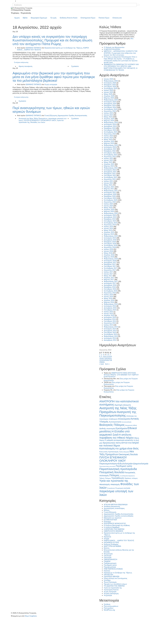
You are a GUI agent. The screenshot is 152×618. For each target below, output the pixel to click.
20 (109, 358)
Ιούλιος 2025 (108, 90)
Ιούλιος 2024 (108, 113)
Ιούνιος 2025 (108, 92)
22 (100, 360)
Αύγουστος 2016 (110, 293)
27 (109, 360)
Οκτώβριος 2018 (110, 244)
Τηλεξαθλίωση (117, 478)
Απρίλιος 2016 (109, 300)
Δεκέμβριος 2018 (110, 240)
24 (104, 360)
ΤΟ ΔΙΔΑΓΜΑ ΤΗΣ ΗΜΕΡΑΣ (114, 586)
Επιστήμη (107, 522)
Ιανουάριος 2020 (110, 215)
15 (100, 358)
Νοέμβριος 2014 (110, 319)
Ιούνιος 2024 (108, 115)
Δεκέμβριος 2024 (110, 104)
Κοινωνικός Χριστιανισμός (109, 452)
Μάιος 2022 (108, 162)
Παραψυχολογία (110, 567)
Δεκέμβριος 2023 (110, 126)
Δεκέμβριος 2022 (110, 149)
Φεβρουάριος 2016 (111, 304)
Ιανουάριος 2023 (110, 147)
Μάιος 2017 (108, 276)
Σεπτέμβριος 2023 (110, 132)
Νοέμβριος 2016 (110, 287)
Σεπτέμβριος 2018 (110, 245)
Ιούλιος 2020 (108, 204)
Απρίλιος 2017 (109, 278)
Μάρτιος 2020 (109, 211)
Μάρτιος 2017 (109, 279)
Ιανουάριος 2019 (110, 238)
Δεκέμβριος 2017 (110, 262)
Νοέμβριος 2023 (110, 128)
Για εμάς (53, 18)
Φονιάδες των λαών (37, 122)
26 (107, 360)
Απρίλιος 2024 (109, 119)
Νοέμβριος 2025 (110, 85)
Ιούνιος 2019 (108, 228)
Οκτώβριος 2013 (110, 332)
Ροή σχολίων (108, 608)
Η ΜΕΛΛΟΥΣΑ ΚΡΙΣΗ (112, 49)
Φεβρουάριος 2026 (111, 81)
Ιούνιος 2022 (108, 160)
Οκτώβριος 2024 (110, 107)
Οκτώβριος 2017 (110, 266)
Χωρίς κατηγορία (51, 84)
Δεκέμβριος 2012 (110, 340)
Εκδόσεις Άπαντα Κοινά (68, 18)
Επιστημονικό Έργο (88, 18)
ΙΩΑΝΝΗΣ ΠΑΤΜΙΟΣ (33, 48)
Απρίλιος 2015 (109, 315)
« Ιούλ (101, 364)
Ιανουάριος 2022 (110, 170)
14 (111, 356)
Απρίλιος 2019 (109, 232)
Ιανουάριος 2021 (110, 192)
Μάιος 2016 (108, 298)
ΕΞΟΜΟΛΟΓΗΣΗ (110, 520)
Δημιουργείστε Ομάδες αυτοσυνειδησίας (118, 516)
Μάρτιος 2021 (109, 189)
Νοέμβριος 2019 (110, 219)
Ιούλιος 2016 (108, 295)
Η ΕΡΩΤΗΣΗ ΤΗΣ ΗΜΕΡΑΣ (114, 529)
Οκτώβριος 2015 (110, 310)
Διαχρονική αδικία (131, 425)
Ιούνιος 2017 (108, 274)
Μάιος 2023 (108, 139)
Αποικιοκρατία (124, 419)
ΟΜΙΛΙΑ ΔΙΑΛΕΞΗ (110, 559)
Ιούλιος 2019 (108, 226)
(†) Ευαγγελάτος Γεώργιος (21, 10)
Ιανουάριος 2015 (110, 317)
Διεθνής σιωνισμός (107, 428)
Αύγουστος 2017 (110, 270)
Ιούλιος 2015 (108, 312)
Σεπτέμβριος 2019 (110, 223)
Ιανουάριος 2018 (110, 261)
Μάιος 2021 (108, 185)
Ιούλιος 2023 (108, 136)
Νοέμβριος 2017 (110, 264)
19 (107, 358)
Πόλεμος (114, 475)
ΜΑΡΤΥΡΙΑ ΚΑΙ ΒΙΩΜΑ (112, 546)
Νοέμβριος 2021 (110, 174)
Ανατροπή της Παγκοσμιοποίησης (117, 413)
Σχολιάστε (75, 66)
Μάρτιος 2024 (109, 121)
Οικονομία (107, 557)
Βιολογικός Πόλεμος (112, 424)
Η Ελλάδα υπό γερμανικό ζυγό (114, 433)
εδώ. (132, 38)
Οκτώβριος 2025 (110, 86)
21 (111, 358)
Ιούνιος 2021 (108, 183)
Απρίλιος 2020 (109, 209)
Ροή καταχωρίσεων (111, 606)
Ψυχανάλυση (111, 488)
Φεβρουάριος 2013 (111, 336)
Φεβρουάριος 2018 (111, 259)
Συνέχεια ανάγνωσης (21, 62)
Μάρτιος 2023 (109, 143)
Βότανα (106, 510)
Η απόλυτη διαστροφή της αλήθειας (117, 525)
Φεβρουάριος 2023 (111, 145)
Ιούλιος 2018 (108, 249)
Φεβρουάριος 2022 (111, 168)
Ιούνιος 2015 (108, 314)
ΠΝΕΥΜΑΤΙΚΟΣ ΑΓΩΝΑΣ (113, 569)
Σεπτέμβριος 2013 (110, 334)
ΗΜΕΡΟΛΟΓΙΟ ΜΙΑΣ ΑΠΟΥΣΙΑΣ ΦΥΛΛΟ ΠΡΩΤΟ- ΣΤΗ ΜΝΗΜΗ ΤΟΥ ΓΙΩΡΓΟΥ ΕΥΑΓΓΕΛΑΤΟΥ (121, 375)
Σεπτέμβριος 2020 (110, 200)
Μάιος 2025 (108, 94)
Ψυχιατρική (119, 488)
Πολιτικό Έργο (104, 18)
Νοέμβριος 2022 (110, 151)
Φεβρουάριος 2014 (111, 327)
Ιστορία (106, 539)
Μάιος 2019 (108, 230)
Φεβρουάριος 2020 (111, 213)
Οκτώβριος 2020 (110, 198)
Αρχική (16, 18)
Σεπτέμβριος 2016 (110, 291)
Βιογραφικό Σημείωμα (39, 18)
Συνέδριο (107, 580)
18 (105, 358)
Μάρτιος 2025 (109, 98)
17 (104, 358)
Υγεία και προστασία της (113, 480)
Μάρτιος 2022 (109, 166)
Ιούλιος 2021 (108, 181)
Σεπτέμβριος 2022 (110, 155)
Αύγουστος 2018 (110, 247)
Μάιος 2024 (108, 117)
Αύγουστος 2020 (110, 202)
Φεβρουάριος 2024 (111, 122)
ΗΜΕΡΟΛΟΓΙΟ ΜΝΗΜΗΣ (113, 531)
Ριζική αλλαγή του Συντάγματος (115, 578)
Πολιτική (107, 571)
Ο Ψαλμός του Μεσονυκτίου (114, 47)
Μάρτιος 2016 (109, 302)
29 (100, 362)
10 (104, 356)
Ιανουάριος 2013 (110, 338)
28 (111, 360)
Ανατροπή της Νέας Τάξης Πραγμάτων (33, 118)
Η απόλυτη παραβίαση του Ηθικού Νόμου (116, 436)
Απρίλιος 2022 (109, 164)
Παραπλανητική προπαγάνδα (118, 469)
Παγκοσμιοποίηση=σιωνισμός (107, 466)
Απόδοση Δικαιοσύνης (112, 506)
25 (105, 360)
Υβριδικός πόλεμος (131, 478)
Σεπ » (107, 364)
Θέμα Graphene (31, 616)
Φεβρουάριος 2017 (111, 281)
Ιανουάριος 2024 (110, 124)
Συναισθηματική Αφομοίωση (127, 475)
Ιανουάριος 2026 (110, 83)
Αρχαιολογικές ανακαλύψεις (114, 508)
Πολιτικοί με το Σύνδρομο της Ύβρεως (118, 573)
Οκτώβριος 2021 (110, 175)
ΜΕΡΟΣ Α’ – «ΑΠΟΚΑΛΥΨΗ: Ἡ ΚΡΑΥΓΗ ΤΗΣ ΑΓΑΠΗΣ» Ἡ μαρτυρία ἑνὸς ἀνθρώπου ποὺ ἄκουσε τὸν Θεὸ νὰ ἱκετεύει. (120, 53)
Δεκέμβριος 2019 (110, 217)
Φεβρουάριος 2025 (111, 100)
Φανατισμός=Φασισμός (109, 484)
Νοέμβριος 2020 (110, 196)
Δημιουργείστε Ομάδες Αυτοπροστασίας (72, 115)
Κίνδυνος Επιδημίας (111, 544)
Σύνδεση (107, 604)
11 (105, 356)
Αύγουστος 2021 (110, 179)
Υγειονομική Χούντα (111, 590)
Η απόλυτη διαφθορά (111, 527)
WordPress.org (109, 610)
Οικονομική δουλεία (128, 454)
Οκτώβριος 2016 (110, 289)
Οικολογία (107, 556)
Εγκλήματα (121, 428)
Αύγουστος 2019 (110, 225)
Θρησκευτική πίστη (112, 443)
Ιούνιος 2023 (108, 138)
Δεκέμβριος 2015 (110, 308)
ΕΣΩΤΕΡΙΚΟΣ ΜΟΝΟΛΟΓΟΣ (115, 523)
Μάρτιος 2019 (109, 234)
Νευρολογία (108, 554)
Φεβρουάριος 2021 (111, 191)
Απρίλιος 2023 (109, 141)
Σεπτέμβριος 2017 (110, 268)
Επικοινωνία (117, 18)
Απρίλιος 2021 (109, 187)
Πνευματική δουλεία (111, 472)
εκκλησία (127, 488)
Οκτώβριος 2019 (110, 221)
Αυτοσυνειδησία (126, 422)
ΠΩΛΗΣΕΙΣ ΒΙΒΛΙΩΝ (111, 576)
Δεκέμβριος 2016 (110, 285)
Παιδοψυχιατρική (110, 563)
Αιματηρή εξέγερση (123, 405)
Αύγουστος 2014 (110, 323)
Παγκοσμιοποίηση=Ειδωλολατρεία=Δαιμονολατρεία (123, 463)
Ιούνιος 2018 (108, 251)
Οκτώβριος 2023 (110, 130)
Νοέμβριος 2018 (110, 242)
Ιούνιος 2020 (108, 206)
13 (109, 356)
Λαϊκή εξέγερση (124, 452)
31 (104, 362)
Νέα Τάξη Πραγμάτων (116, 453)
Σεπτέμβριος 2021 (110, 177)
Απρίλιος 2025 (109, 96)
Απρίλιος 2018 (109, 255)
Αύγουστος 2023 (110, 134)
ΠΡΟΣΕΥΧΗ (108, 574)
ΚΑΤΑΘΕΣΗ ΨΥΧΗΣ (111, 542)
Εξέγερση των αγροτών (113, 518)
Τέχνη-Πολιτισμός (110, 582)
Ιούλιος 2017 (108, 272)
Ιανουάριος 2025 (110, 102)
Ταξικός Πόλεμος (105, 478)
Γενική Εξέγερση (51, 115)
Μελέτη (106, 548)
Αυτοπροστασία (115, 422)
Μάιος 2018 (108, 253)
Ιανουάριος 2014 (110, 329)
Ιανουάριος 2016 (110, 306)
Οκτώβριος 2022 (110, 153)
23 (102, 360)
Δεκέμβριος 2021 (110, 172)
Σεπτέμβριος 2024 (110, 109)
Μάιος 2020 (108, 208)
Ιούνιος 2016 (108, 296)
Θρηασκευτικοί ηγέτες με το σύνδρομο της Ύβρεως (63, 48)
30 (102, 362)
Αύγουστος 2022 (110, 156)
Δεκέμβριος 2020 (110, 194)
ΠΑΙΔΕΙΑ (107, 561)
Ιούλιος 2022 (108, 158)
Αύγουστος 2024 (110, 111)
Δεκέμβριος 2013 (110, 331)
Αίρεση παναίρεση (25, 66)
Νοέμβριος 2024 (110, 105)
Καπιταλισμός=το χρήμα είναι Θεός (119, 448)
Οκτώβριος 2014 (110, 321)
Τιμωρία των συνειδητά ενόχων (115, 584)
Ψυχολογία (108, 595)
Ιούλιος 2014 (108, 325)
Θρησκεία (107, 537)
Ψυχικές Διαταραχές (111, 593)
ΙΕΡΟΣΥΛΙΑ (126, 443)
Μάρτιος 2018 (109, 257)
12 (107, 356)
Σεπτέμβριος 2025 (110, 88)
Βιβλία (25, 18)
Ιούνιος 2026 (108, 79)
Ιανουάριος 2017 (110, 283)
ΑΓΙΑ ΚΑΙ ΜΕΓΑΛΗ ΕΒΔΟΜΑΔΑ (116, 504)
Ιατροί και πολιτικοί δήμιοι (119, 444)
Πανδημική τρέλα (124, 466)
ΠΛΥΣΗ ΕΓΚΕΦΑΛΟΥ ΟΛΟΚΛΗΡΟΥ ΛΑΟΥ (40, 120)
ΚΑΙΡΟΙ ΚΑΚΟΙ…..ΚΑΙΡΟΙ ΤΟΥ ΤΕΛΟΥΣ (119, 540)
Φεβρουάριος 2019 (111, 236)
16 (102, 358)
